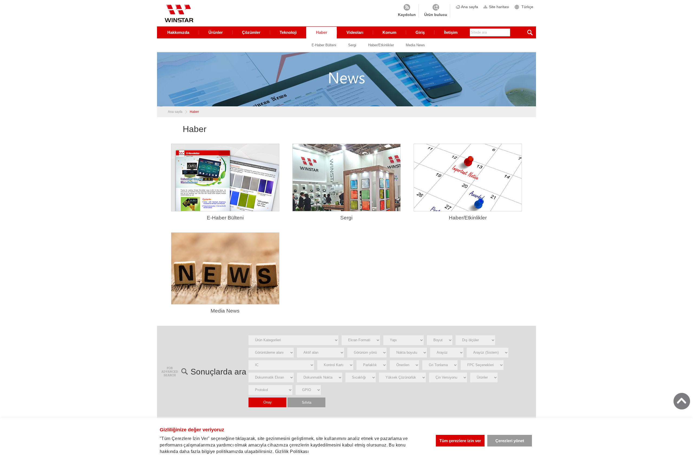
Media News (415, 45)
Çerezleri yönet (509, 440)
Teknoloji (288, 32)
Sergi (352, 45)
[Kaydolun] (407, 11)
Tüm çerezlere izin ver (460, 440)
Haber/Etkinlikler (381, 45)
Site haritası (499, 7)
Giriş (420, 32)
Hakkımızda (178, 32)
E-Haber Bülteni (324, 45)
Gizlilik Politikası (292, 451)
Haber (321, 32)
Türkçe (527, 7)
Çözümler (251, 32)
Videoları (354, 32)
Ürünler (215, 32)
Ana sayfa (469, 7)
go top (681, 401)
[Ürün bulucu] (435, 11)
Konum (389, 32)
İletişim (450, 32)
